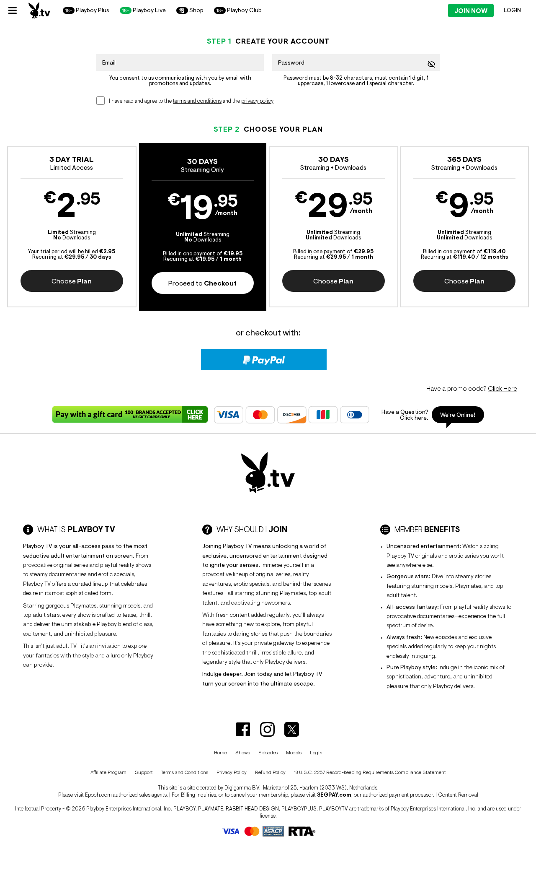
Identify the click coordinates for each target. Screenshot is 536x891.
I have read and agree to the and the (191, 101)
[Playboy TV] (39, 10)
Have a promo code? (471, 388)
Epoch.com (98, 794)
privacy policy (257, 101)
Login (512, 10)
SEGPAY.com (334, 794)
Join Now (470, 11)
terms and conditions (197, 101)
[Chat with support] (429, 414)
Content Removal (458, 794)
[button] (72, 226)
